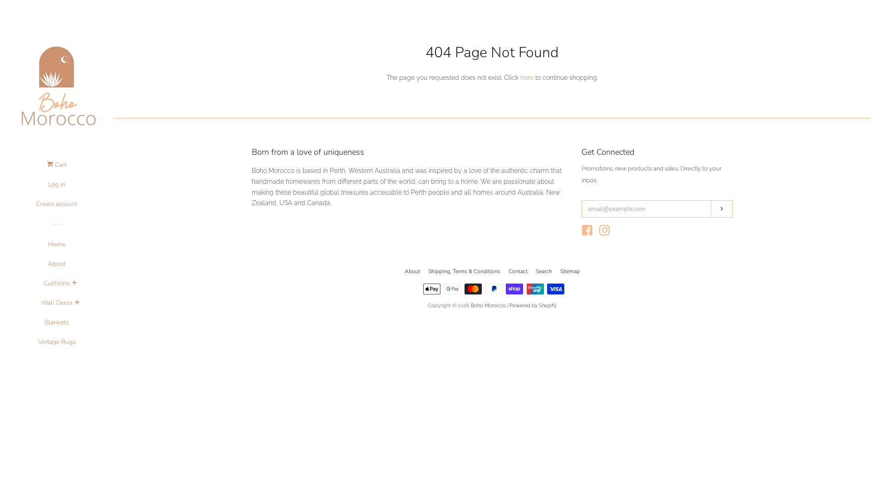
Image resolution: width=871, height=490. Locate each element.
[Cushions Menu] (74, 284)
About (57, 264)
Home (56, 244)
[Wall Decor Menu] (77, 303)
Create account (57, 204)
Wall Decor (57, 303)
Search (544, 271)
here (526, 77)
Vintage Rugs (57, 342)
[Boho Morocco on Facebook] (587, 232)
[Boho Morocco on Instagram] (604, 232)
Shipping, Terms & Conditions (464, 271)
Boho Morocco (488, 305)
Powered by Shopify (533, 305)
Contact (518, 271)
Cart (60, 165)
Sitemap (570, 271)
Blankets (56, 322)
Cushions (57, 283)
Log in (56, 184)
